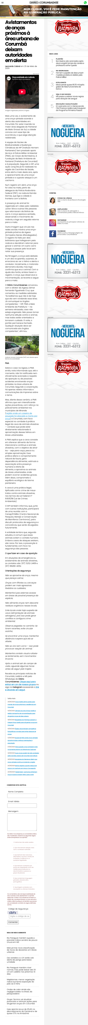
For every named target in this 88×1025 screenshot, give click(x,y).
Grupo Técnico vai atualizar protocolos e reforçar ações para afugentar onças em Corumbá (22, 1001)
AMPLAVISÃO (62, 209)
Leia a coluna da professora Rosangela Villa (71, 201)
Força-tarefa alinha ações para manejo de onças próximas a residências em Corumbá (22, 704)
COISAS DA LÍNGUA (64, 198)
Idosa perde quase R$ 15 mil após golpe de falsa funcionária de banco (70, 86)
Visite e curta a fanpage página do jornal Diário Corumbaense (70, 234)
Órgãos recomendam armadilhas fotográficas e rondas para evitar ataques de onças (22, 731)
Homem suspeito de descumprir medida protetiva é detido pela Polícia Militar (69, 74)
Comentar (13, 922)
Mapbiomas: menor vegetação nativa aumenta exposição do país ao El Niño (21, 981)
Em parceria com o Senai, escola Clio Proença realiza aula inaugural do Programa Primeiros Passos (70, 108)
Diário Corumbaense (44, 3)
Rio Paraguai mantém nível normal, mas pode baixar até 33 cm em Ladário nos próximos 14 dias (21, 970)
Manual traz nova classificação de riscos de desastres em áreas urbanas (22, 950)
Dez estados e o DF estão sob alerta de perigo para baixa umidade (20, 959)
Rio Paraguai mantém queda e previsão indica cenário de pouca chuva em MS (22, 940)
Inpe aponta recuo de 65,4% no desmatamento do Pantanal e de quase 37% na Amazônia (22, 1011)
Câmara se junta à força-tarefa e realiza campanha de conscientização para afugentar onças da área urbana (22, 713)
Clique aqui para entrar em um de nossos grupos (20, 683)
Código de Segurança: (18, 909)
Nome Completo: (16, 791)
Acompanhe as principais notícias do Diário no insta (70, 223)
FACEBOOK (61, 231)
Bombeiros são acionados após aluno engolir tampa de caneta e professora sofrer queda (70, 63)
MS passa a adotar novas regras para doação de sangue (70, 97)
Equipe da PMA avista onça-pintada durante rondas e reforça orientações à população (23, 740)
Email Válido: (13, 801)
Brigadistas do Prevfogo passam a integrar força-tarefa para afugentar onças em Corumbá (22, 722)
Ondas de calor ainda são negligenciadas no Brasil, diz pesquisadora (19, 991)
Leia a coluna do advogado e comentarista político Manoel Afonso (70, 212)
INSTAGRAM (61, 220)
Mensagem (13, 811)
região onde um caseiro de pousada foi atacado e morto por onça (21, 416)
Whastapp (85, 2)
